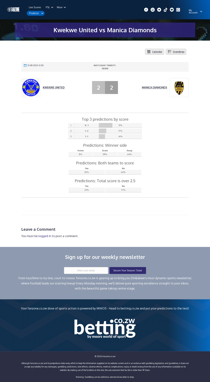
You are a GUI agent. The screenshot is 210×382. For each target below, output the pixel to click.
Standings (178, 51)
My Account (193, 11)
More (60, 7)
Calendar (157, 51)
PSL (48, 7)
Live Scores (35, 7)
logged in (44, 236)
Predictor (34, 13)
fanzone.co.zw (37, 308)
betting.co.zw (130, 308)
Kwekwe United (54, 87)
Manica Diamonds (154, 87)
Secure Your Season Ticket (127, 270)
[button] (52, 7)
